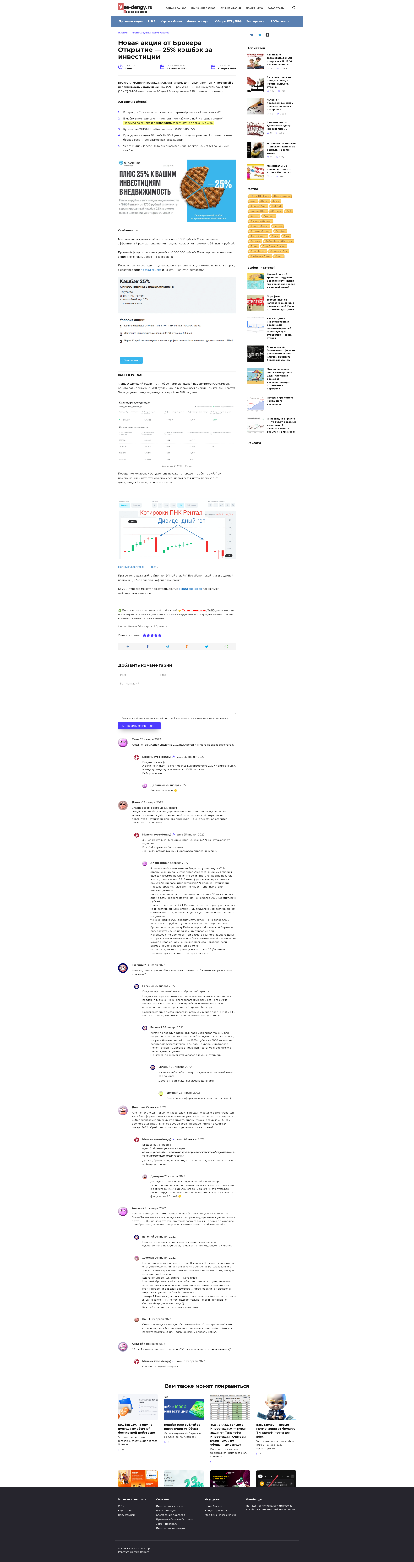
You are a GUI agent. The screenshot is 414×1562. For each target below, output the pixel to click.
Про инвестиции (131, 21)
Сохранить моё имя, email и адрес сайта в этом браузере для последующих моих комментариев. (175, 718)
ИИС (289, 211)
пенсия (254, 246)
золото (275, 236)
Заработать (276, 8)
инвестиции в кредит (261, 231)
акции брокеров (190, 588)
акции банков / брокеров (136, 626)
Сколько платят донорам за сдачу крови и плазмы (278, 125)
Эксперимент (256, 21)
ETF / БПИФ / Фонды (260, 196)
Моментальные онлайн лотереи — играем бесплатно (279, 169)
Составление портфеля (170, 1515)
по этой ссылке (151, 269)
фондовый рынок (258, 206)
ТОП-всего (278, 21)
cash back (276, 206)
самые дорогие (258, 251)
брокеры (161, 626)
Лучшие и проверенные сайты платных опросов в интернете (280, 104)
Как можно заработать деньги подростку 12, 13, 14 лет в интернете (279, 59)
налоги (264, 201)
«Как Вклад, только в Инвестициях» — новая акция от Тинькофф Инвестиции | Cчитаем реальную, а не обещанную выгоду (228, 1434)
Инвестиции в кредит (169, 1506)
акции (253, 201)
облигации (276, 211)
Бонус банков (213, 1506)
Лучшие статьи (230, 8)
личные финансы (259, 236)
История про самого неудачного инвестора (280, 401)
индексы (278, 226)
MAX (211, 610)
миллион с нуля (258, 211)
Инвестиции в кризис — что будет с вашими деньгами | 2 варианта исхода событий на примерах (281, 425)
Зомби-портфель (166, 1523)
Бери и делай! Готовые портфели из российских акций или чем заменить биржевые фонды (281, 354)
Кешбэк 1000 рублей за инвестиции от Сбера (182, 1426)
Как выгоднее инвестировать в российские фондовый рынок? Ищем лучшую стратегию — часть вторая (279, 328)
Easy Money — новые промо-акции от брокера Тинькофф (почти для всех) (275, 1430)
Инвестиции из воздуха (170, 1528)
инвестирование (282, 196)
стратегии (255, 241)
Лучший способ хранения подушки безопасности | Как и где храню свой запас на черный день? (281, 281)
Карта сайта (125, 1510)
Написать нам (126, 1515)
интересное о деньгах (261, 221)
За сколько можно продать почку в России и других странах (279, 82)
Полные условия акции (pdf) (137, 566)
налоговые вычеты (259, 226)
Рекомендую (254, 8)
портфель (280, 231)
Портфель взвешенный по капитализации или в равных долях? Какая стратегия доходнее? (281, 303)
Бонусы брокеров (203, 8)
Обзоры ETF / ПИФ (228, 21)
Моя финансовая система (220, 1515)
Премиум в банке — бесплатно (175, 1519)
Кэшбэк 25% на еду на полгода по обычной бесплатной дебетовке (136, 1428)
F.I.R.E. (151, 21)
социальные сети (278, 251)
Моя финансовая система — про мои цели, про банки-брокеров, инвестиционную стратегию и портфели (279, 379)
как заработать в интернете (279, 241)
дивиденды (269, 216)
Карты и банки (171, 21)
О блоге (123, 1506)
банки (286, 236)
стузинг (279, 256)
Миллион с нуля (198, 21)
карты (276, 201)
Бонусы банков (176, 8)
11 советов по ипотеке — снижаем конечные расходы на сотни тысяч (281, 148)
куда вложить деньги (260, 256)
